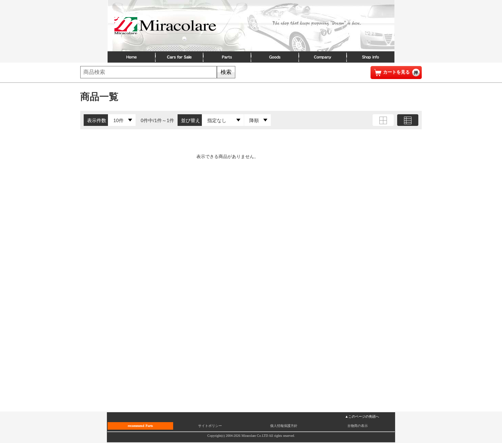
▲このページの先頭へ (362, 416)
